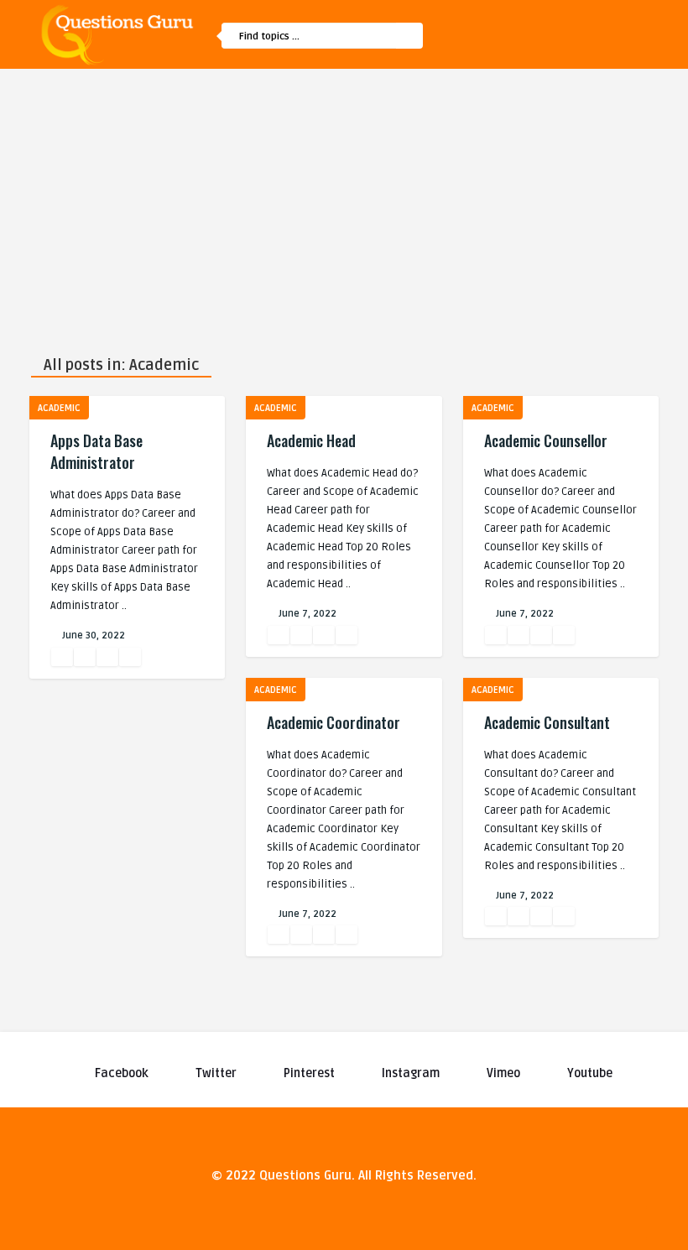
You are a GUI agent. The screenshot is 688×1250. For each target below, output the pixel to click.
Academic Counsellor (545, 440)
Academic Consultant (547, 722)
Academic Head (311, 440)
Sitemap (506, 125)
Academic (59, 408)
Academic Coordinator (333, 722)
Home (500, 89)
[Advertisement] (344, 194)
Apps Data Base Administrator (96, 451)
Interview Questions (538, 162)
